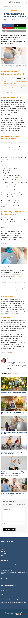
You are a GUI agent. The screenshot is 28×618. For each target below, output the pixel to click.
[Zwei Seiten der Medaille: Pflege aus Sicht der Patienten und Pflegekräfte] (14, 485)
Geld (2, 547)
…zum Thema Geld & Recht (7, 570)
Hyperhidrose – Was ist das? (12, 83)
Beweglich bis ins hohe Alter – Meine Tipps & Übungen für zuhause (12, 452)
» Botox (7, 89)
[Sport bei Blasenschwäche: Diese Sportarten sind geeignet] (14, 423)
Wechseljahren (19, 177)
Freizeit (2, 549)
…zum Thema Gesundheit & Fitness (9, 566)
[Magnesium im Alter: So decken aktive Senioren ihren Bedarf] (14, 384)
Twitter (19, 366)
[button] (8, 25)
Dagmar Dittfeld (12, 19)
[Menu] (2, 2)
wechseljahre (10, 352)
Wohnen (3, 551)
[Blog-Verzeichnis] (18, 614)
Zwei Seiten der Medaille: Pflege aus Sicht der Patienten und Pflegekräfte (13, 494)
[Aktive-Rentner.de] (14, 2)
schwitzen (4, 352)
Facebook (9, 368)
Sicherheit (3, 553)
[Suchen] (26, 2)
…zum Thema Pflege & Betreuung (8, 564)
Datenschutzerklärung (11, 614)
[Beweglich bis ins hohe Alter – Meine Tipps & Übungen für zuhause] (14, 443)
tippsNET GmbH (19, 613)
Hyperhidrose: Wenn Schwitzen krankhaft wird (15, 81)
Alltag (2, 555)
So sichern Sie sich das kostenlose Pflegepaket (11, 597)
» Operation (8, 92)
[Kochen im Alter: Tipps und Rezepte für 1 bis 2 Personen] (14, 403)
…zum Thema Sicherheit (6, 568)
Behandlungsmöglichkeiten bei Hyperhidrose (14, 87)
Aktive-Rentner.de (16, 612)
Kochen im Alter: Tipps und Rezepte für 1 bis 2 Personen (13, 413)
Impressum (22, 612)
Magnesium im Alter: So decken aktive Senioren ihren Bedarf (13, 393)
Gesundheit (14, 10)
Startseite (5, 6)
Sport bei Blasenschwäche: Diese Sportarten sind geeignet (14, 433)
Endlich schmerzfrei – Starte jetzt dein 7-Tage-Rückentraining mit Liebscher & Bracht (13, 472)
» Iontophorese (9, 90)
